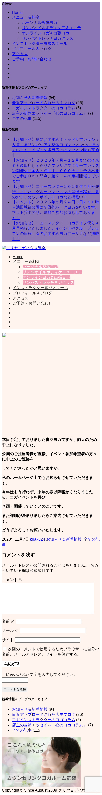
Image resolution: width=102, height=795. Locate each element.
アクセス (20, 54)
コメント (12, 580)
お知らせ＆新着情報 (30, 98)
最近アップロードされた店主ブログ (43, 103)
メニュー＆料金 (26, 17)
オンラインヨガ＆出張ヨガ (45, 33)
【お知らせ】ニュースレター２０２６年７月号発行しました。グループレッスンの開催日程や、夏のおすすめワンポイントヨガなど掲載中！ (55, 191)
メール (10, 630)
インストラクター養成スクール (39, 43)
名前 (8, 621)
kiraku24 (37, 539)
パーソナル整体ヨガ (39, 22)
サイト (8, 640)
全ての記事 (22, 118)
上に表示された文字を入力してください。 (39, 674)
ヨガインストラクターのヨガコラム (43, 108)
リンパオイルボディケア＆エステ (51, 28)
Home (17, 12)
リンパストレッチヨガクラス (47, 38)
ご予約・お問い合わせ (31, 59)
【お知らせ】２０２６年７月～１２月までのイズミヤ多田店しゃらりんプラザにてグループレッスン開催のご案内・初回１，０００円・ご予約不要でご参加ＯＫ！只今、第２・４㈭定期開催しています (55, 170)
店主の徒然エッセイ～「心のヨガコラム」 (49, 113)
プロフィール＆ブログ (31, 49)
